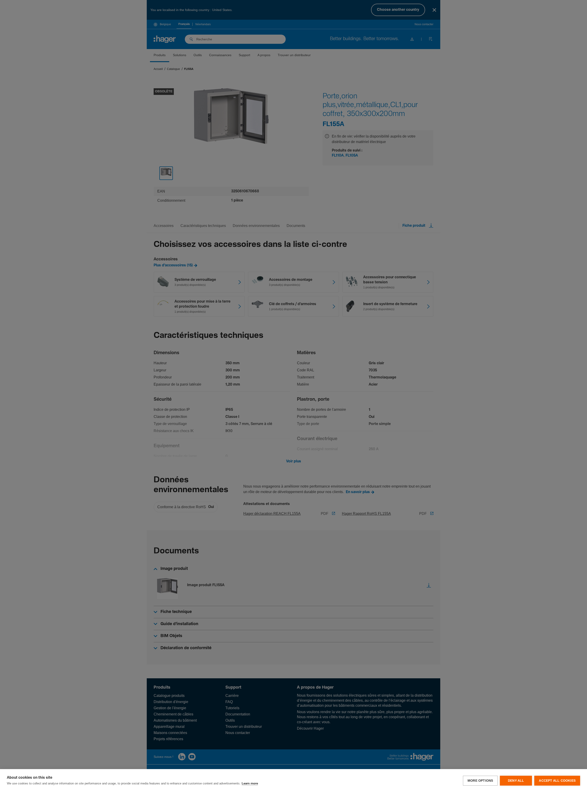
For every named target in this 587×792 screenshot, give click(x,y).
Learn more (250, 783)
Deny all (516, 780)
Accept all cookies (557, 780)
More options (480, 780)
